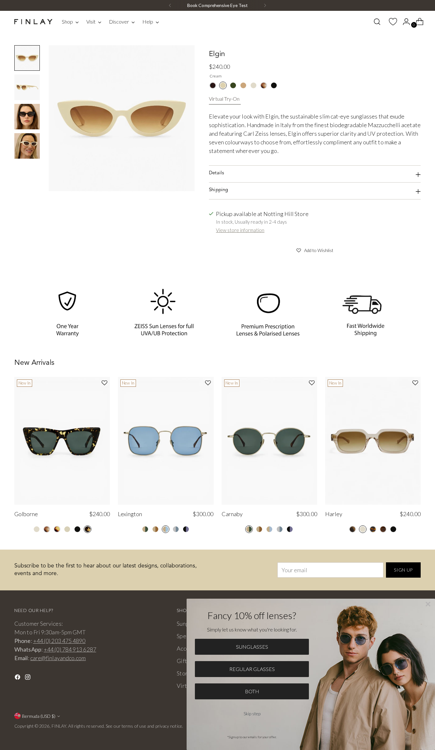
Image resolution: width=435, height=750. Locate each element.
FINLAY (59, 726)
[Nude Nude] (67, 529)
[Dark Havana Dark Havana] (213, 85)
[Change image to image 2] (27, 87)
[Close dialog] (428, 604)
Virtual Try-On (224, 99)
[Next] (265, 5)
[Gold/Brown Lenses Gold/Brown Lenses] (259, 529)
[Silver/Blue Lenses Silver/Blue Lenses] (279, 529)
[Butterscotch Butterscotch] (243, 85)
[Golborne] (62, 440)
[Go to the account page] (403, 21)
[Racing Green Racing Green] (233, 85)
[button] (315, 249)
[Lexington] (165, 440)
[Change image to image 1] (27, 58)
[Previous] (170, 5)
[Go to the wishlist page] (390, 21)
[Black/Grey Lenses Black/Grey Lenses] (290, 529)
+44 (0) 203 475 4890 (59, 640)
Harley (333, 513)
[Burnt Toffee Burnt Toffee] (383, 529)
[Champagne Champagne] (253, 85)
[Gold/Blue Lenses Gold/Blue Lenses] (165, 529)
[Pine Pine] (352, 529)
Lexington (130, 513)
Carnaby (232, 513)
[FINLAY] (33, 21)
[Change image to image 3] (27, 116)
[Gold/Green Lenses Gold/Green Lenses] (145, 529)
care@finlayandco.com (58, 657)
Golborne (26, 513)
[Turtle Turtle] (87, 529)
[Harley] (373, 440)
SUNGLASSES (252, 647)
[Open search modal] (377, 21)
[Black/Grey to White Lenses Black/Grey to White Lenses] (186, 529)
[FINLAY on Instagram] (28, 678)
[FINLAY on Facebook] (18, 678)
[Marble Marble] (263, 85)
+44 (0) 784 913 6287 (70, 649)
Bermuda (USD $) (38, 716)
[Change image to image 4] (27, 146)
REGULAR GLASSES (252, 669)
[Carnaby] (269, 440)
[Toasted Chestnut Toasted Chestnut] (373, 529)
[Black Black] (274, 85)
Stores (185, 673)
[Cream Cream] (223, 85)
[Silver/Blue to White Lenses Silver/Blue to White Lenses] (176, 529)
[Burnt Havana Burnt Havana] (57, 529)
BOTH (252, 691)
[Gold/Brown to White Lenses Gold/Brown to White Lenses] (155, 529)
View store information (240, 230)
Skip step (252, 713)
